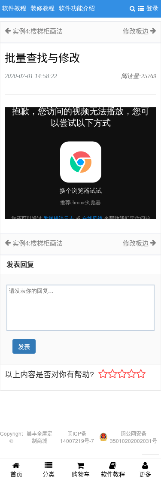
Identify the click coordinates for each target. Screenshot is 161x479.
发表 (24, 346)
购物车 (81, 474)
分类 (49, 474)
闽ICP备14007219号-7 (77, 437)
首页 (16, 474)
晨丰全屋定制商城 (39, 437)
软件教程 (113, 474)
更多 (145, 474)
